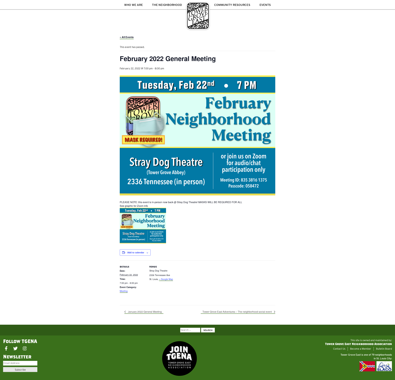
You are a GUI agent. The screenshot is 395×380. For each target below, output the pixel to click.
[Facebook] (6, 348)
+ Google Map (166, 279)
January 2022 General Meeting (144, 311)
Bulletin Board (384, 348)
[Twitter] (15, 348)
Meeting (124, 290)
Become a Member (360, 348)
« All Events (127, 37)
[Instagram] (25, 348)
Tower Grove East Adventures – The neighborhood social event (237, 311)
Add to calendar (135, 252)
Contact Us (339, 348)
